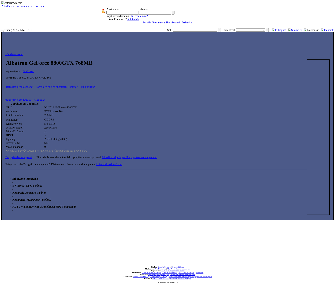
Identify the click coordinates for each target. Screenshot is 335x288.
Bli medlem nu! (139, 16)
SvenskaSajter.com (164, 267)
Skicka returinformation (160, 278)
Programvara (158, 22)
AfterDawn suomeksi (169, 273)
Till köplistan (88, 86)
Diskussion (187, 22)
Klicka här (133, 19)
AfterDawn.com (10, 6)
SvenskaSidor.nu (178, 267)
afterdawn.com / (14, 54)
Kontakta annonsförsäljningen (180, 278)
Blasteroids (199, 273)
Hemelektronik (173, 22)
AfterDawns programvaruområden (173, 271)
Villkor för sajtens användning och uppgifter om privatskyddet (190, 277)
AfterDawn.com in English (151, 273)
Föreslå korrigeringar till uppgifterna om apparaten (129, 157)
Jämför (73, 86)
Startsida (147, 22)
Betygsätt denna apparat (19, 86)
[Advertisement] (167, 41)
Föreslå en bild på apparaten (51, 86)
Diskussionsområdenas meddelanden (182, 275)
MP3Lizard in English (186, 273)
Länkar (27, 99)
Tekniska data (13, 99)
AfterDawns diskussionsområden (178, 269)
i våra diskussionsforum (109, 164)
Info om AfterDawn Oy (141, 277)
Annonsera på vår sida (32, 6)
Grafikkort (28, 71)
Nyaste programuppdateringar (158, 275)
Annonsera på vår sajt (158, 277)
